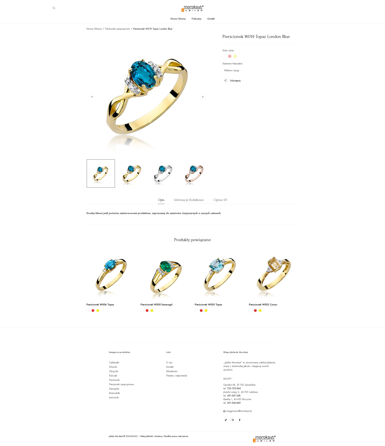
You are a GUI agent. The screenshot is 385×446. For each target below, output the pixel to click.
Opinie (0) (220, 200)
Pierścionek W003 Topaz (208, 304)
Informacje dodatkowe (189, 200)
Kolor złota (228, 50)
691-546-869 (234, 403)
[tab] (161, 200)
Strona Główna (94, 29)
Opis (161, 200)
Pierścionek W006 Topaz (100, 304)
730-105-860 (234, 388)
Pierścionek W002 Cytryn (263, 304)
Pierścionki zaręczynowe (117, 29)
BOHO (134, 436)
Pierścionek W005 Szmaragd (156, 304)
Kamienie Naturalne (232, 63)
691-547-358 (233, 395)
